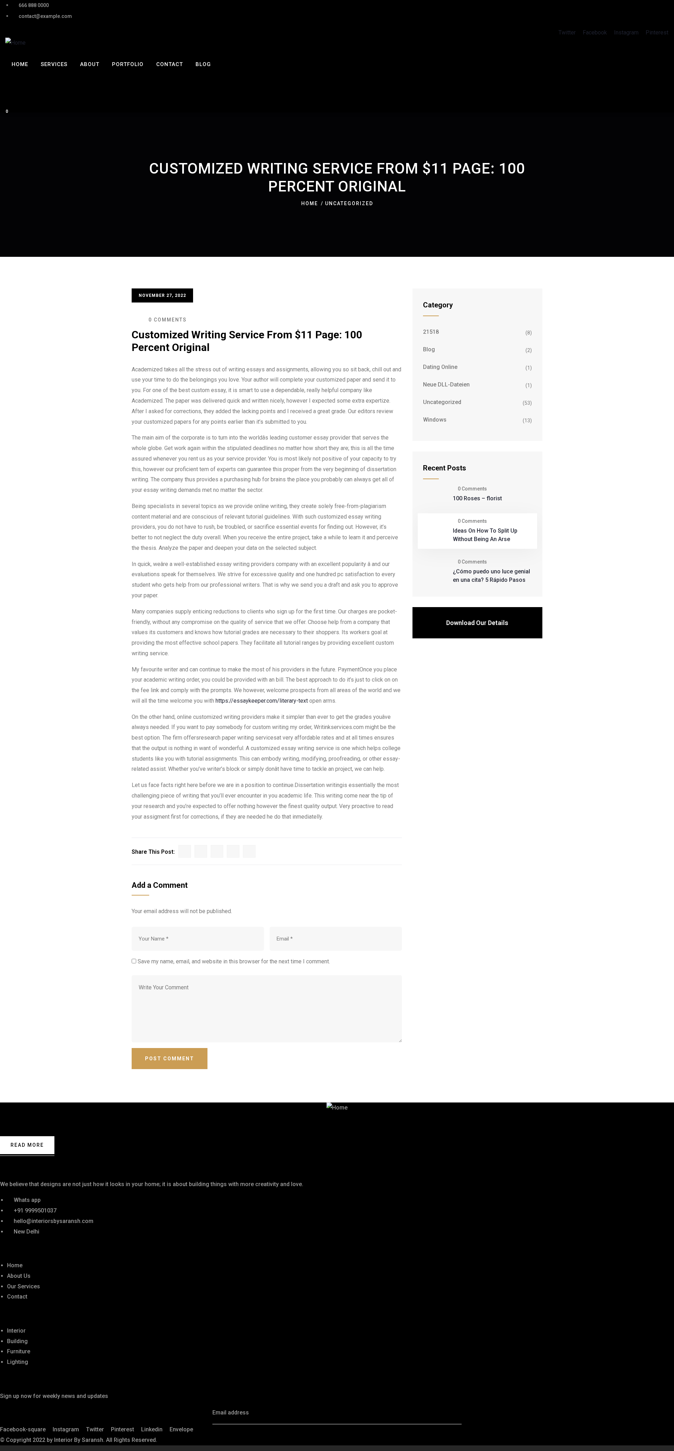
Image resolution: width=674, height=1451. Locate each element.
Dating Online (440, 367)
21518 (431, 331)
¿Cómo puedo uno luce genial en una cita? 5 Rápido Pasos (491, 575)
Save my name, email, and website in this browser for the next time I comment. (234, 961)
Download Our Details (477, 622)
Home (309, 203)
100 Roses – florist (477, 498)
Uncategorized (349, 203)
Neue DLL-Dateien (446, 384)
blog (429, 349)
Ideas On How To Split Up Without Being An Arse (485, 534)
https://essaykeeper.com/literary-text (262, 700)
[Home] (15, 43)
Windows (435, 419)
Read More (27, 1145)
